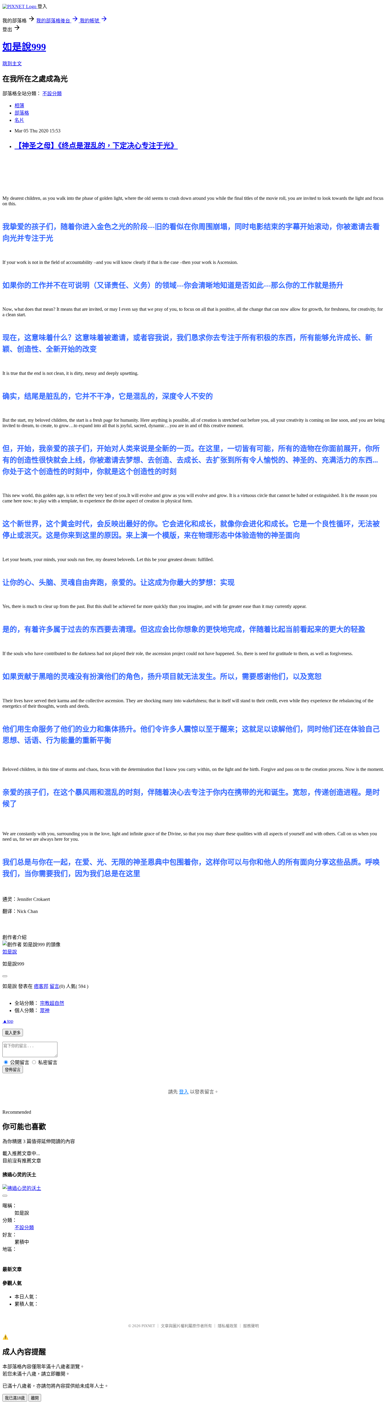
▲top (7, 1021)
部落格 (22, 112)
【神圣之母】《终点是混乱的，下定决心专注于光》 (96, 146)
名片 (19, 120)
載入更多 (13, 1033)
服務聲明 (251, 1326)
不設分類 (52, 93)
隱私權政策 (227, 1326)
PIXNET (148, 1326)
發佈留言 (13, 1069)
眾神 (45, 1010)
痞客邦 (41, 986)
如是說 (9, 951)
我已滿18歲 (15, 1398)
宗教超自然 (52, 1003)
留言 (54, 986)
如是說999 (24, 46)
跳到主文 (12, 63)
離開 (35, 1398)
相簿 (19, 105)
